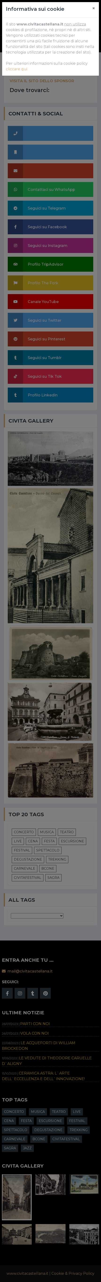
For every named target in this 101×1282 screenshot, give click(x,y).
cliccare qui (16, 69)
